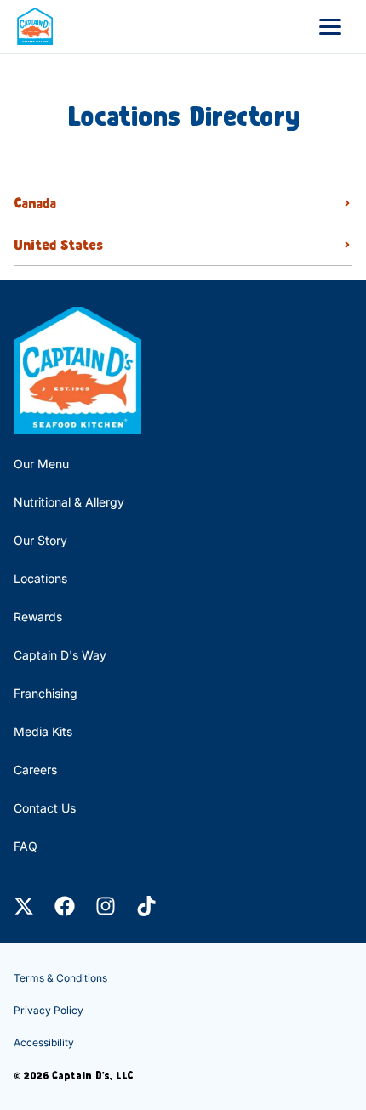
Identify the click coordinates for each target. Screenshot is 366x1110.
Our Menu (41, 463)
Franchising (45, 693)
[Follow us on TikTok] (146, 906)
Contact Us (45, 808)
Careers (35, 769)
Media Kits (43, 731)
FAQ (25, 846)
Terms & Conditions (60, 977)
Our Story (40, 540)
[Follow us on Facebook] (64, 906)
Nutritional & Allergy (69, 502)
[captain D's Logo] (77, 370)
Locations (40, 578)
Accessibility (44, 1042)
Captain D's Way (60, 655)
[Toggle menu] (330, 26)
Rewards (38, 616)
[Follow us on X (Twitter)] (24, 906)
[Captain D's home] (35, 26)
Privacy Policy (48, 1010)
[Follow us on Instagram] (105, 906)
